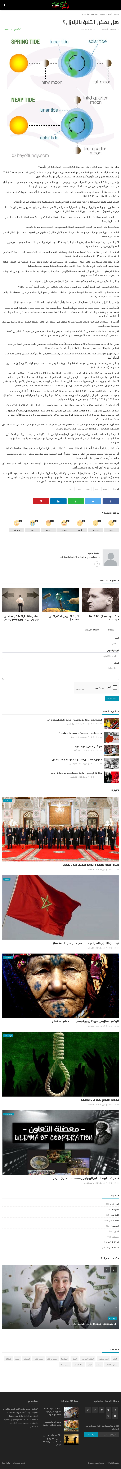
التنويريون (102, 14)
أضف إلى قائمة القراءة (11, 29)
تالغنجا (115, 1358)
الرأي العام (114, 1203)
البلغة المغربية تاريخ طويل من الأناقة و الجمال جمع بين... (74, 719)
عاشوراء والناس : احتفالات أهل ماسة (52, 1423)
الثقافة (74, 1358)
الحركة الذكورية (112, 1241)
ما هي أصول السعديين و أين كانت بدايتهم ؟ (80, 733)
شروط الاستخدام (19, 1462)
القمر (79, 489)
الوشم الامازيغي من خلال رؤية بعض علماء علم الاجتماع (85, 1021)
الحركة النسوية (113, 1247)
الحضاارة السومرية (87, 1358)
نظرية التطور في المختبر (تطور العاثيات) (64, 618)
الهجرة (90, 1364)
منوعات (115, 1236)
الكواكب (87, 489)
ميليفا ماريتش (52, 1358)
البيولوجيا (64, 1358)
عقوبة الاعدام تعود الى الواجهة (100, 1099)
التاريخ (116, 1231)
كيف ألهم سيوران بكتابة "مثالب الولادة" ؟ (102, 618)
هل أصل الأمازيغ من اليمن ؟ (88, 746)
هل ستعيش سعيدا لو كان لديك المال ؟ (93, 1323)
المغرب (98, 1364)
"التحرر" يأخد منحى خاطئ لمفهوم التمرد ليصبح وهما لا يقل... (52, 1440)
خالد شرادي (73, 776)
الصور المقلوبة (103, 1358)
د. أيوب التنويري (89, 1182)
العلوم (105, 489)
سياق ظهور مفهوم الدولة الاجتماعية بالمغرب (90, 864)
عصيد (17, 1358)
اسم (117, 637)
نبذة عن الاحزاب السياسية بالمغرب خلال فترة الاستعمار (86, 943)
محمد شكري (38, 1358)
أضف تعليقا (111, 698)
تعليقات (111, 629)
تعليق (116, 662)
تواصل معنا (6, 1462)
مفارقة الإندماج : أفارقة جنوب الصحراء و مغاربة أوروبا (76, 773)
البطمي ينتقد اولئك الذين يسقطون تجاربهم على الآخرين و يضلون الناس (21, 618)
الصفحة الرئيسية (113, 14)
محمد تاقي (94, 552)
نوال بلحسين (70, 723)
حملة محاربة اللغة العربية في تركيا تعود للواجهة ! (52, 1411)
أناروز (72, 736)
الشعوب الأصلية (111, 1364)
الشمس (70, 489)
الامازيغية (115, 1214)
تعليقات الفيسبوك (91, 629)
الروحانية (27, 1358)
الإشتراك (91, 1434)
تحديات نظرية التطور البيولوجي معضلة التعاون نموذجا (85, 1178)
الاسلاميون (114, 1220)
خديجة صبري (73, 763)
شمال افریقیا (78, 1364)
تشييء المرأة (65, 1364)
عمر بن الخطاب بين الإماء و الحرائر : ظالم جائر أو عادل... (76, 759)
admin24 (91, 869)
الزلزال (97, 489)
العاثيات (8, 1358)
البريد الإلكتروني (113, 650)
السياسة (115, 1209)
